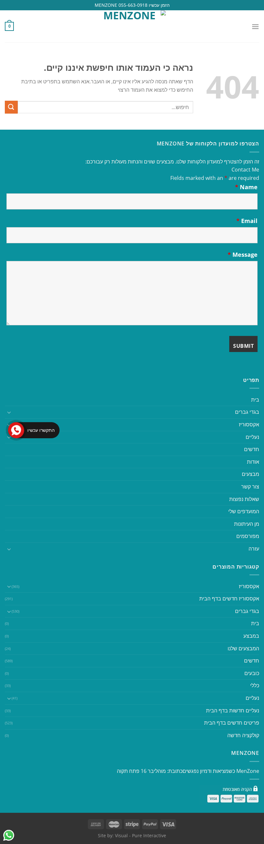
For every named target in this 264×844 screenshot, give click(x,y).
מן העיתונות (246, 523)
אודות (253, 461)
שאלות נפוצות (244, 499)
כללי (254, 685)
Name (246, 187)
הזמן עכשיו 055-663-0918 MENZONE (132, 5)
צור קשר (250, 486)
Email (247, 221)
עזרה (254, 548)
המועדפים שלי (243, 511)
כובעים (251, 673)
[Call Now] (16, 430)
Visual (121, 835)
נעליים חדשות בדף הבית (232, 710)
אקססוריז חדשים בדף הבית (229, 598)
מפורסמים (247, 536)
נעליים (252, 437)
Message (243, 254)
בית (255, 399)
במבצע (251, 635)
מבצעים (250, 474)
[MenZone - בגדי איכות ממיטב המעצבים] (132, 26)
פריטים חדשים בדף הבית (231, 722)
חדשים (251, 449)
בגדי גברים (247, 611)
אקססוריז (249, 424)
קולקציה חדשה (243, 735)
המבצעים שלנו (243, 648)
